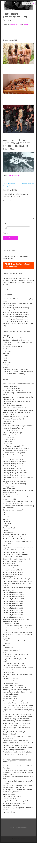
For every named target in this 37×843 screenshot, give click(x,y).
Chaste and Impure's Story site (12, 796)
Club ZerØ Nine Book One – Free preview (16, 340)
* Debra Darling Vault (10, 386)
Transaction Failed (9, 528)
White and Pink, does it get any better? (15, 754)
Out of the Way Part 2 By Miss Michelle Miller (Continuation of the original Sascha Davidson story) (17, 634)
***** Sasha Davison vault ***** (14, 446)
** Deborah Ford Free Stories (12, 347)
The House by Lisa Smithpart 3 (13, 617)
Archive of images (8, 486)
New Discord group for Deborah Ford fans (16, 641)
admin (26, 25)
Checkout (6, 517)
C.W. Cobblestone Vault (10, 495)
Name (5, 223)
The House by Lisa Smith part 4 (13, 603)
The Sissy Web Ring (9, 812)
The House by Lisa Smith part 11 (13, 597)
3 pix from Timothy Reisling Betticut (14, 687)
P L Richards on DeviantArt (11, 805)
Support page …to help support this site (15, 654)
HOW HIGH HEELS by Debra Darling (14, 484)
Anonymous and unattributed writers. (15, 482)
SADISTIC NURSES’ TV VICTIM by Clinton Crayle (18, 426)
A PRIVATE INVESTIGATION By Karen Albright (17, 581)
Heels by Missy (7, 444)
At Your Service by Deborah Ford (13, 390)
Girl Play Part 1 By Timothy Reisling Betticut (17, 714)
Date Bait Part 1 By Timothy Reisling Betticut (17, 707)
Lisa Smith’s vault (8, 590)
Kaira (24, 839)
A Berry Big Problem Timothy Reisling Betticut (17, 690)
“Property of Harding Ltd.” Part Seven (15, 473)
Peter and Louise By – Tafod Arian (14, 663)
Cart (4, 512)
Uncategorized (14, 175)
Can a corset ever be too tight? (13, 510)
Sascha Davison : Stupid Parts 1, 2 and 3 (16, 448)
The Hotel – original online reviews (14, 552)
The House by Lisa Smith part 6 (13, 608)
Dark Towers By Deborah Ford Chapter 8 (16, 369)
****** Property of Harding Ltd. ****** (16, 459)
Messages (6, 336)
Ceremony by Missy (9, 439)
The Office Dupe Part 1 (10, 683)
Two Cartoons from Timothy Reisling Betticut (17, 752)
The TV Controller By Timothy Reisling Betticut (18, 747)
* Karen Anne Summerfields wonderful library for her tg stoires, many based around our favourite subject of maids (18, 772)
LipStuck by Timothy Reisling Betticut (15, 725)
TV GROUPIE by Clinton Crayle (12, 433)
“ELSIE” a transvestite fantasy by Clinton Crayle (18, 410)
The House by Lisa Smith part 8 (13, 612)
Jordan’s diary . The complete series (14, 568)
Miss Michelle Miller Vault (11, 624)
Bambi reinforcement (10, 492)
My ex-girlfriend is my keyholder (18, 312)
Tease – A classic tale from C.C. (13, 428)
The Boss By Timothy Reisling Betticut (15, 745)
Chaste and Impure (9, 794)
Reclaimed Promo (8, 648)
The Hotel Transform (9, 681)
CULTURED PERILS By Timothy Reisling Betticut (18, 705)
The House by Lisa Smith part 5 (13, 606)
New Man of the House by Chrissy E (14, 534)
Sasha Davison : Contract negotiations (15, 450)
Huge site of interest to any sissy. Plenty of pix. (18, 801)
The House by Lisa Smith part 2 (13, 601)
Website (5, 233)
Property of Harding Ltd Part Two (13, 464)
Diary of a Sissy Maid (9, 799)
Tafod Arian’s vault (9, 657)
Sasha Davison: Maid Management (14, 453)
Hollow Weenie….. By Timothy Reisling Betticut (18, 716)
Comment (7, 201)
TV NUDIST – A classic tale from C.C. (14, 408)
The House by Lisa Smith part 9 (13, 615)
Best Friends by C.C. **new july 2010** (15, 417)
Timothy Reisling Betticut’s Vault (13, 685)
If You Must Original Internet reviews (14, 550)
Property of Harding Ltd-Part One (13, 466)
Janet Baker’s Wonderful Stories (13, 561)
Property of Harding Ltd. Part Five (13, 468)
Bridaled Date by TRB (10, 696)
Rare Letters (7, 423)
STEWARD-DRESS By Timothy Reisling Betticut (18, 743)
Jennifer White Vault (9, 563)
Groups (5, 356)
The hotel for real (8, 672)
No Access (6, 643)
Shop (4, 652)
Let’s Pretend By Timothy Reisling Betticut (16, 723)
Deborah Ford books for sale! (12, 338)
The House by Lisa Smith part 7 (13, 610)
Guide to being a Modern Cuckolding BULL (16, 559)
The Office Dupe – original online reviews (16, 554)
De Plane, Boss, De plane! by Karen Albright (17, 588)
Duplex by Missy (8, 441)
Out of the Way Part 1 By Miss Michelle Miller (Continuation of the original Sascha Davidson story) (17, 628)
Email (4, 228)
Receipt (5, 526)
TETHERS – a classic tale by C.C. (13, 430)
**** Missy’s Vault (9, 437)
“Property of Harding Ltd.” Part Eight (14, 470)
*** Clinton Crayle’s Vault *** (12, 406)
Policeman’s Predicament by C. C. (13, 419)
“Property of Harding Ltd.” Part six (13, 475)
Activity (5, 349)
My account (6, 639)
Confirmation (7, 521)
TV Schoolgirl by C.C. (9, 435)
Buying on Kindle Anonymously (19, 308)
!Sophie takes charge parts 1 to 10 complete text (18, 384)
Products (6, 645)
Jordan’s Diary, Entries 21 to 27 (13, 574)
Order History (7, 523)
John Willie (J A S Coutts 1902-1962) (14, 803)
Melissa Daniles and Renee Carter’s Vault (16, 619)
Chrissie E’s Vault (8, 532)
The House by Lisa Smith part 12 (13, 599)
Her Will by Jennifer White (11, 566)
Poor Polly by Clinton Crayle (12, 421)
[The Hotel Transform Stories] (18, 5)
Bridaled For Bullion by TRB (12, 699)
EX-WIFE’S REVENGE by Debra (12, 557)
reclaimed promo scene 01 (11, 650)
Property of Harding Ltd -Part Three (14, 461)
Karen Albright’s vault (9, 577)
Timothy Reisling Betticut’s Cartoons (14, 750)
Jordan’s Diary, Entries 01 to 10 (13, 570)
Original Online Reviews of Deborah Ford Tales (18, 548)
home (5, 545)
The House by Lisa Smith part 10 (13, 594)
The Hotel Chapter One (10, 678)
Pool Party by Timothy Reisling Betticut (15, 741)
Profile (5, 360)
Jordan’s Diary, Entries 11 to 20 (13, 572)
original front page (9, 488)
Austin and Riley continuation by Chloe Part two (18, 490)
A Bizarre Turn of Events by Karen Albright (16, 579)
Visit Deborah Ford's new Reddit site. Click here (17, 265)
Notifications (7, 351)
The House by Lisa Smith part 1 (13, 592)
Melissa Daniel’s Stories (10, 621)
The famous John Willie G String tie (14, 665)
